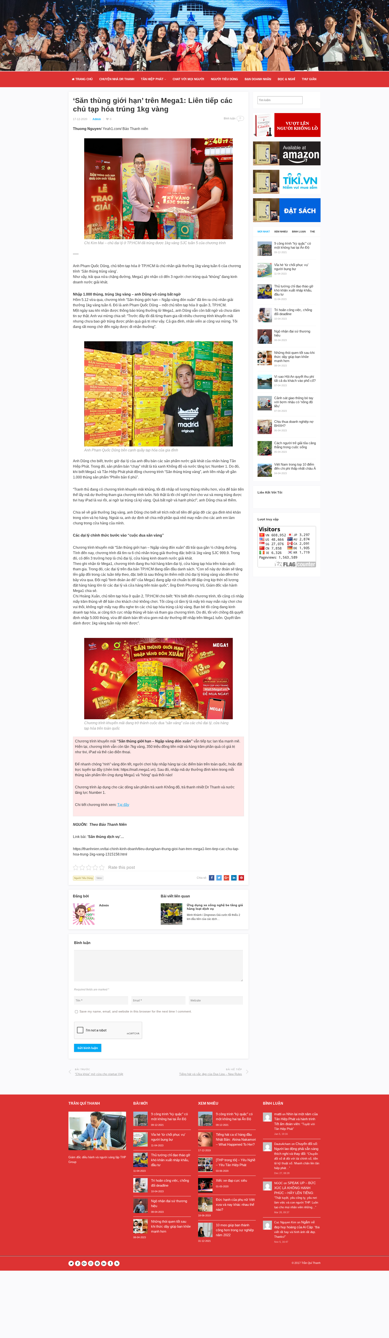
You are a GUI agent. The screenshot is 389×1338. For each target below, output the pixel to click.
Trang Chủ (84, 79)
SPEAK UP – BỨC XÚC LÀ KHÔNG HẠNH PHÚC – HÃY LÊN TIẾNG (295, 1188)
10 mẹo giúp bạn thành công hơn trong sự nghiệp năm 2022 (235, 1230)
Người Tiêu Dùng (224, 79)
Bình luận (299, 231)
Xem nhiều (281, 231)
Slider (99, 878)
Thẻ (312, 231)
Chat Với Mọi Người (188, 79)
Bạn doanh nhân (258, 79)
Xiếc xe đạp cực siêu (231, 1180)
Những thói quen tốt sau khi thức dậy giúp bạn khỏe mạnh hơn (171, 1226)
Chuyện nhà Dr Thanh (116, 79)
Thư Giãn (309, 79)
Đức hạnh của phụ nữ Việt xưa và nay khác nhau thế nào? (235, 1204)
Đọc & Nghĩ (286, 79)
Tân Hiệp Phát (152, 79)
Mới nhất (264, 231)
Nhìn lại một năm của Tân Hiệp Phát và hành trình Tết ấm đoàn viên (296, 1119)
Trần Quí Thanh (311, 1263)
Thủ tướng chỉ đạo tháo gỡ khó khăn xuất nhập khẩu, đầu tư (170, 1160)
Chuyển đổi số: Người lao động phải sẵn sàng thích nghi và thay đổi (296, 1149)
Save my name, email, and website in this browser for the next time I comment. (135, 1011)
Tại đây (123, 805)
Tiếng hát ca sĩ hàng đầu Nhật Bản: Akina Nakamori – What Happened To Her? (236, 1139)
